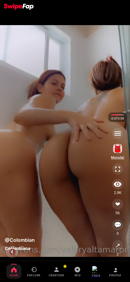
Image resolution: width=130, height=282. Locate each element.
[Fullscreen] (117, 169)
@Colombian (20, 240)
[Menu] (117, 133)
